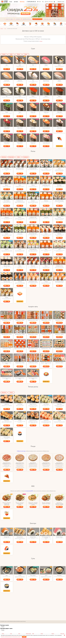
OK (24, 636)
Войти (47, 1)
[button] (65, 24)
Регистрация (51, 1)
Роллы (33, 151)
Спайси (11, 54)
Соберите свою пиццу (21, 451)
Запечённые (4, 392)
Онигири (33, 523)
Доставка (16, 1)
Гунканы (3, 54)
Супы (33, 558)
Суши (33, 48)
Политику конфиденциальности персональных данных (11, 636)
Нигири (18, 54)
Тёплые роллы (28, 633)
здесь (41, 41)
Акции (10, 1)
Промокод (22, 1)
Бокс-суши (62, 633)
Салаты (53, 633)
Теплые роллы (33, 387)
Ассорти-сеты (33, 306)
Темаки (25, 54)
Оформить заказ (61, 1)
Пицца (33, 446)
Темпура (11, 392)
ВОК (33, 486)
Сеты (19, 633)
